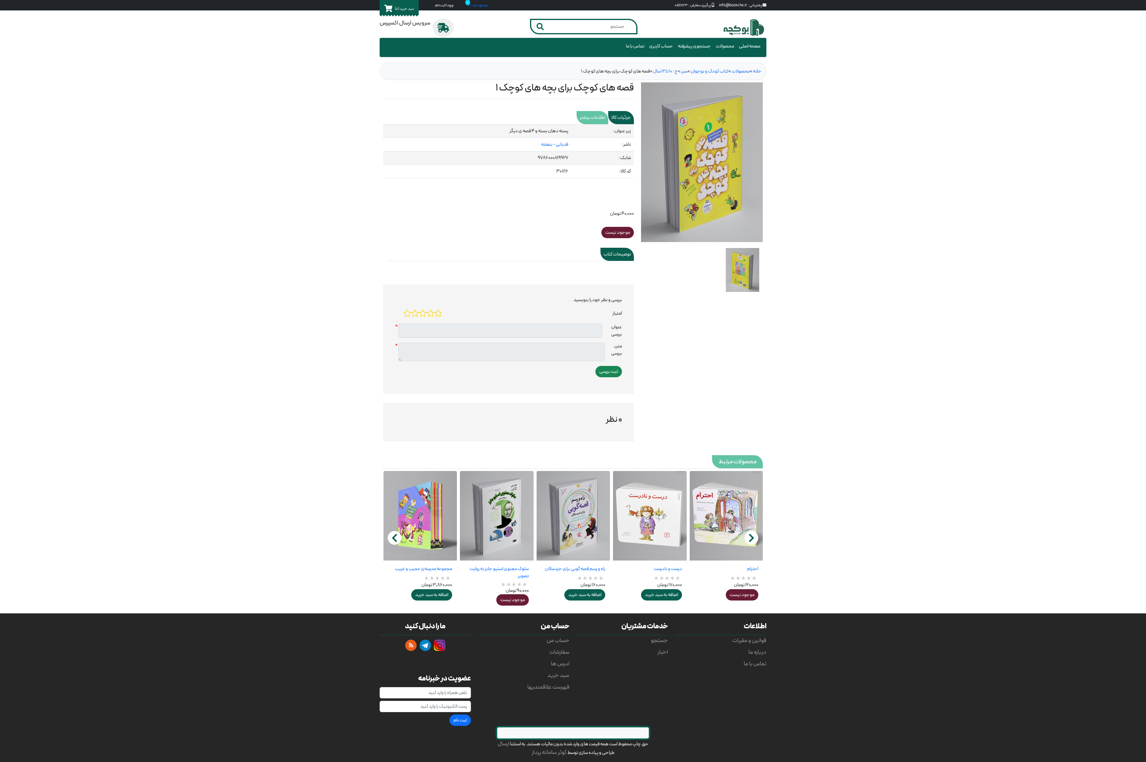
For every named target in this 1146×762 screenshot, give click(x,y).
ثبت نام (460, 720)
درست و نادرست (668, 568)
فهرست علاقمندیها (548, 687)
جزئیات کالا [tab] (621, 117)
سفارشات (559, 652)
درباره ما (757, 652)
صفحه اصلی (749, 46)
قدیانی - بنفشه (554, 144)
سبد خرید (558, 675)
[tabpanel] (508, 151)
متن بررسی (616, 350)
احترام (752, 568)
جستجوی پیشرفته (694, 46)
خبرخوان (411, 645)
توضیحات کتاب (617, 254)
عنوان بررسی (616, 331)
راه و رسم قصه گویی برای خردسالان (575, 568)
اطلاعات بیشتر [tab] (592, 117)
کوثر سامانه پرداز (549, 752)
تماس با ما (635, 46)
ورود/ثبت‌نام (444, 5)
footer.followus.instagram (439, 645)
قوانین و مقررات (749, 640)
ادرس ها (560, 664)
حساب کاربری (661, 46)
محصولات (725, 46)
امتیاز (617, 313)
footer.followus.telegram (425, 645)
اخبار (662, 652)
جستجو (659, 640)
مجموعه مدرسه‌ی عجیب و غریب (423, 568)
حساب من (558, 640)
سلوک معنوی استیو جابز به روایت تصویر (499, 572)
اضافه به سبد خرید (431, 594)
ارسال (503, 744)
